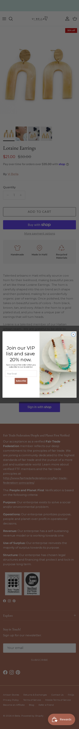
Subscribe (21, 381)
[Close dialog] (73, 334)
